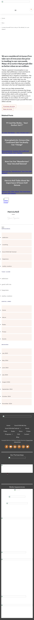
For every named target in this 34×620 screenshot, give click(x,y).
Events (4, 339)
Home (4, 310)
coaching (5, 244)
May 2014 (5, 360)
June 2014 (5, 367)
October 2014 (6, 396)
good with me (6, 284)
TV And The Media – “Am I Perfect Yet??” (16, 133)
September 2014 (7, 389)
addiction (5, 237)
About (4, 317)
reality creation (7, 266)
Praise (4, 331)
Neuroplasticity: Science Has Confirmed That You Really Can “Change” (15, 152)
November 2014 (7, 403)
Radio (4, 324)
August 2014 (6, 382)
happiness (5, 259)
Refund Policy (17, 442)
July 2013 (5, 353)
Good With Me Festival (9, 252)
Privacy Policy (29, 440)
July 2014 (5, 375)
